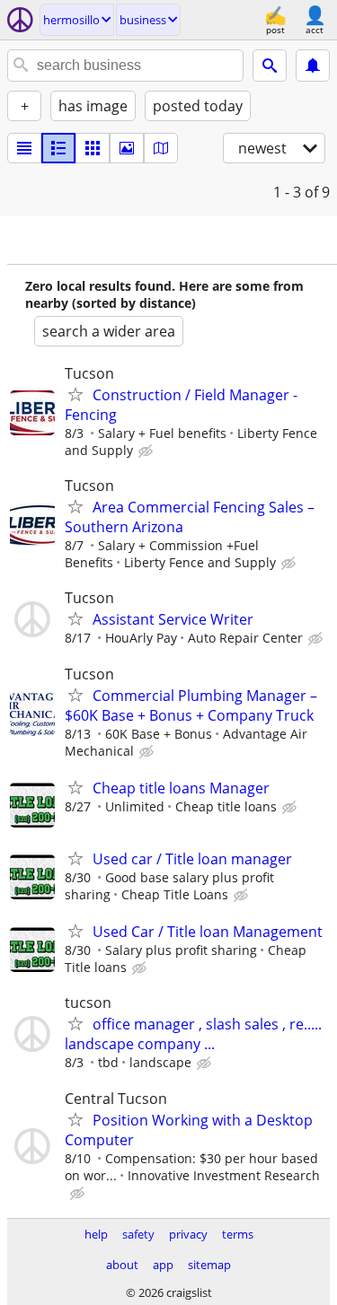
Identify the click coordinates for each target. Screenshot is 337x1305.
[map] (161, 148)
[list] (24, 148)
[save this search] (313, 65)
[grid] (92, 148)
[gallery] (127, 148)
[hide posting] (147, 451)
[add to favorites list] (75, 394)
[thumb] (58, 148)
